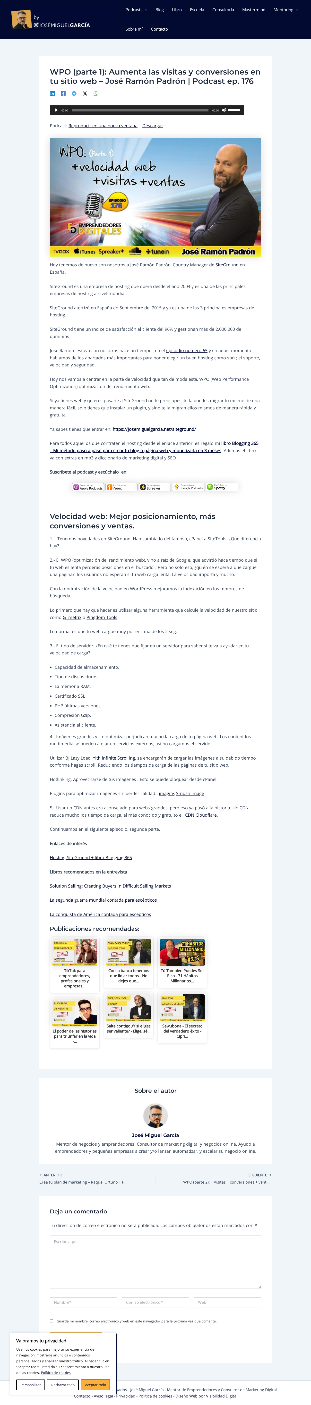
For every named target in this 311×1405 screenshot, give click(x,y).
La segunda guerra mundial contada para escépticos (103, 900)
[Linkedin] (52, 93)
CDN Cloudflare (201, 815)
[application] (147, 110)
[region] (63, 1364)
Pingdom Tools (101, 617)
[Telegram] (74, 93)
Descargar (152, 125)
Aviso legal (104, 1396)
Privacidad (126, 1396)
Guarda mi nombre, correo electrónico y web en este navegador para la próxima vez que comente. (137, 1321)
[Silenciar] (224, 110)
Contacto (83, 1396)
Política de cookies (56, 1372)
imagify (166, 793)
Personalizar (31, 1384)
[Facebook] (63, 93)
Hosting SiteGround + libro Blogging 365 (91, 857)
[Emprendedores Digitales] (88, 486)
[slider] (235, 109)
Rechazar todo (63, 1384)
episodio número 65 (186, 350)
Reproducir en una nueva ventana (103, 125)
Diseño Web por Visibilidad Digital (206, 1396)
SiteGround (227, 265)
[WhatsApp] (96, 93)
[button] (144, 9)
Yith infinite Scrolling (114, 758)
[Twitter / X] (85, 93)
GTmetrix (72, 617)
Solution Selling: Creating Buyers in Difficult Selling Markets (110, 886)
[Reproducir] (56, 110)
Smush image (190, 793)
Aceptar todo (95, 1384)
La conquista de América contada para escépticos (100, 914)
